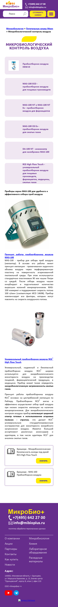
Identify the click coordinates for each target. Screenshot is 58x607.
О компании (12, 538)
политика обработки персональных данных (27, 529)
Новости (10, 564)
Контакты (11, 554)
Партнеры (11, 549)
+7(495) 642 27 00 (37, 4)
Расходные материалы (36, 559)
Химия (33, 543)
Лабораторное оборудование (38, 551)
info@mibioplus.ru (37, 7)
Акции (9, 543)
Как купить (11, 559)
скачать (43, 461)
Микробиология (39, 538)
